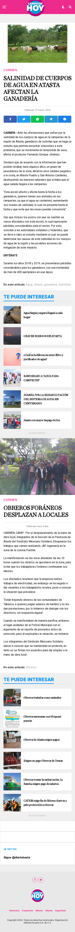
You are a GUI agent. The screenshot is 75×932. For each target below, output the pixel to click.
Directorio (14, 910)
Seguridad (60, 910)
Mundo (49, 910)
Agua (29, 284)
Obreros (31, 667)
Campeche (27, 910)
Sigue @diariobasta (17, 857)
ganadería (50, 284)
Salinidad (65, 284)
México (39, 910)
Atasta (38, 284)
